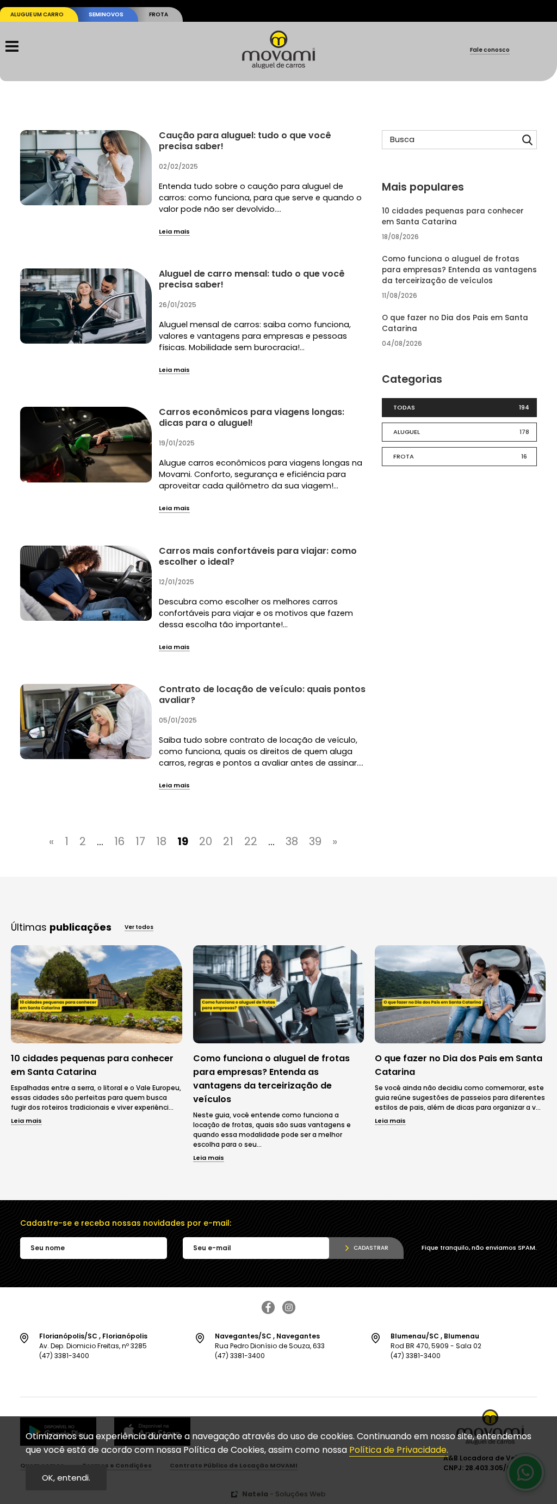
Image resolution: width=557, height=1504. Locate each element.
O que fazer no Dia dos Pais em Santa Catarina (455, 323)
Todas (461, 407)
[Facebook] (268, 1311)
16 (119, 841)
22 (250, 841)
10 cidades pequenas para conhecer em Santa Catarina (453, 216)
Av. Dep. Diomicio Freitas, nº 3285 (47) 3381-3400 (93, 1345)
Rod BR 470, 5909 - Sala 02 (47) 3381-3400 (436, 1345)
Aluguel (461, 431)
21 (228, 841)
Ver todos (139, 928)
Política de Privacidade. (398, 1450)
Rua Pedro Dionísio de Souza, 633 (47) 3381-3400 (270, 1345)
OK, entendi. (66, 1477)
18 (161, 841)
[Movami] (278, 65)
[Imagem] (96, 1040)
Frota (158, 14)
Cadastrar (371, 1248)
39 (315, 841)
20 (205, 841)
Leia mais (174, 232)
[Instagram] (288, 1311)
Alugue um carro (37, 14)
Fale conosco (490, 50)
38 (292, 841)
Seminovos (106, 14)
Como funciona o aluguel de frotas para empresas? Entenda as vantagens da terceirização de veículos (459, 270)
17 (140, 841)
